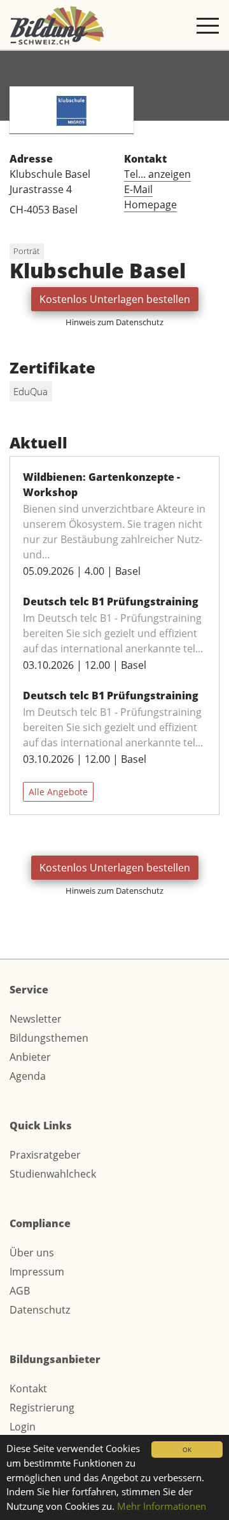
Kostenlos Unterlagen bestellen (114, 299)
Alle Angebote (58, 792)
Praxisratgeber (45, 1155)
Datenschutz (40, 1310)
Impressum (37, 1272)
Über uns (32, 1253)
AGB (20, 1291)
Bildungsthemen (49, 1038)
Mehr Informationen (161, 1506)
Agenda (28, 1076)
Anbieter (30, 1057)
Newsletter (36, 1019)
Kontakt (28, 1389)
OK (187, 1449)
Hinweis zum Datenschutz (114, 322)
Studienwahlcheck (53, 1174)
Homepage (150, 205)
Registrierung (42, 1408)
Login (23, 1427)
